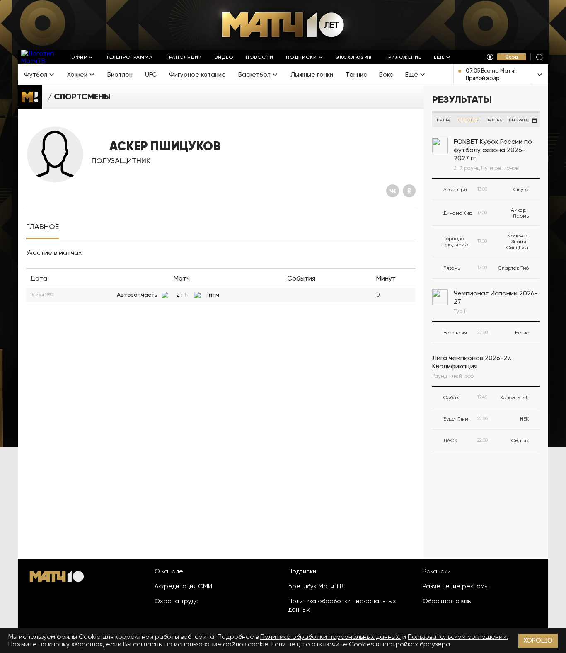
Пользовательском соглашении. (458, 637)
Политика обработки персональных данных (342, 605)
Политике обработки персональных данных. (330, 637)
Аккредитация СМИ (183, 586)
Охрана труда (177, 601)
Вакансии (437, 571)
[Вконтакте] (392, 190)
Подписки (302, 571)
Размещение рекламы (456, 586)
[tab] (42, 226)
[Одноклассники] (409, 190)
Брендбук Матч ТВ (315, 586)
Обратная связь (447, 601)
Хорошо (538, 640)
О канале (169, 571)
